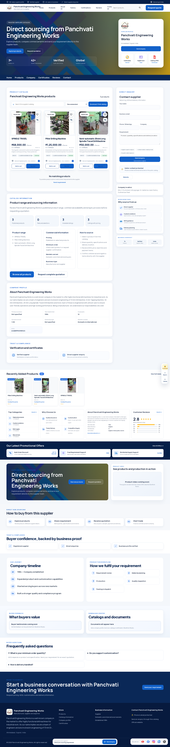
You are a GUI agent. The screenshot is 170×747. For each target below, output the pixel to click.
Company (30, 77)
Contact (67, 77)
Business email (124, 114)
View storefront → (32, 161)
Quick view (17, 114)
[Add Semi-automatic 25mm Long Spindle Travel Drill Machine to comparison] (105, 120)
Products (52, 8)
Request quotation (34, 51)
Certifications (86, 8)
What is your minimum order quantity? (28, 653)
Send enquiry (140, 49)
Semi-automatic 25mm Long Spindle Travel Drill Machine (92, 140)
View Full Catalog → (157, 374)
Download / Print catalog (98, 104)
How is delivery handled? (21, 664)
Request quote (154, 7)
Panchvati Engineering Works (21, 161)
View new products (76, 482)
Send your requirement (152, 687)
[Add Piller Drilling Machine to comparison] (71, 120)
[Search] (139, 7)
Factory (73, 8)
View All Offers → (158, 446)
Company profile (65, 720)
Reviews (99, 8)
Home (41, 8)
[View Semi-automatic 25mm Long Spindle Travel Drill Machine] (93, 123)
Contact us (110, 8)
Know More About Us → (94, 433)
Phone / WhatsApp (125, 124)
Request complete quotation (51, 274)
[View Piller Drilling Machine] (59, 123)
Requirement (123, 132)
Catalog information (66, 717)
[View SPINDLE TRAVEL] (25, 123)
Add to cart (18, 166)
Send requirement (59, 182)
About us (63, 8)
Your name (122, 104)
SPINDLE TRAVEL (19, 138)
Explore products (15, 51)
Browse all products (22, 274)
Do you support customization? (104, 653)
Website (126, 177)
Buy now (33, 166)
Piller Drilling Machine (55, 138)
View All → (34, 412)
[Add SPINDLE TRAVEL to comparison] (37, 120)
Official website (137, 722)
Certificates (43, 77)
